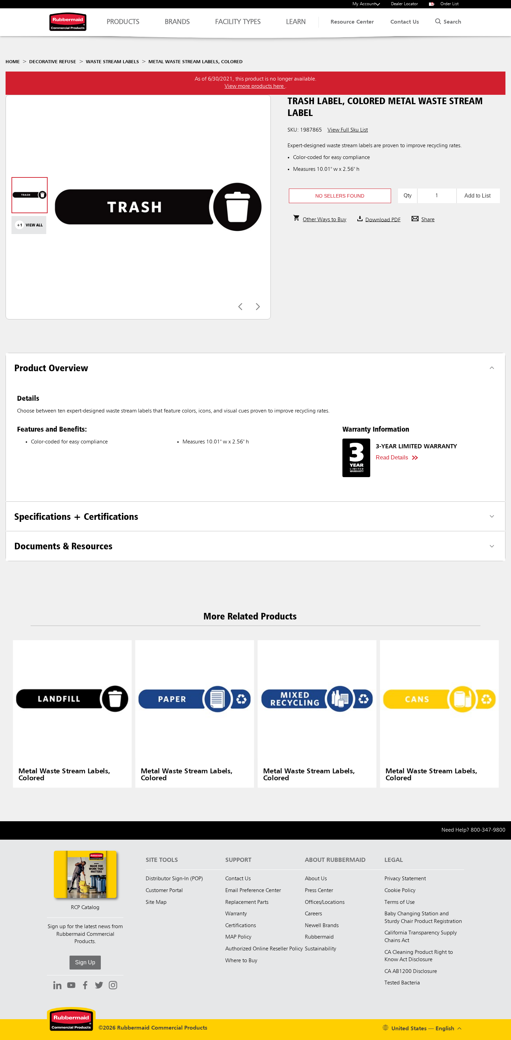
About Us (316, 879)
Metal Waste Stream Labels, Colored (195, 61)
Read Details (392, 457)
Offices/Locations (324, 902)
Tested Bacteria (402, 983)
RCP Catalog (85, 907)
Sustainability (320, 949)
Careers (313, 914)
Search (451, 22)
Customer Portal (164, 890)
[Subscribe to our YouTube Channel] (71, 986)
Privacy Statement (405, 879)
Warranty (236, 914)
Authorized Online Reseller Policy (264, 949)
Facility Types (238, 22)
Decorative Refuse (52, 61)
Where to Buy (241, 961)
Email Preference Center (253, 890)
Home (13, 61)
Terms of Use (399, 902)
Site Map (156, 902)
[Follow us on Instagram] (113, 986)
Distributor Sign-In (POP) (174, 879)
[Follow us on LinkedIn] (57, 986)
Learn (296, 22)
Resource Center (352, 22)
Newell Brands (322, 926)
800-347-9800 (488, 830)
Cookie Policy (399, 890)
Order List (445, 4)
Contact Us (404, 22)
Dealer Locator (404, 4)
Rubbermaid (319, 937)
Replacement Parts (246, 902)
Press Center (319, 890)
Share (428, 220)
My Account (363, 4)
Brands (177, 22)
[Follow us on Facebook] (85, 986)
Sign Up (85, 962)
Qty (408, 196)
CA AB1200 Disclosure (410, 971)
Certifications (240, 926)
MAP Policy (238, 937)
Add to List (477, 196)
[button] (340, 196)
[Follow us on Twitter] (99, 986)
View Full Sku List (347, 130)
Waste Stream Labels (112, 61)
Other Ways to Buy (324, 220)
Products (123, 22)
